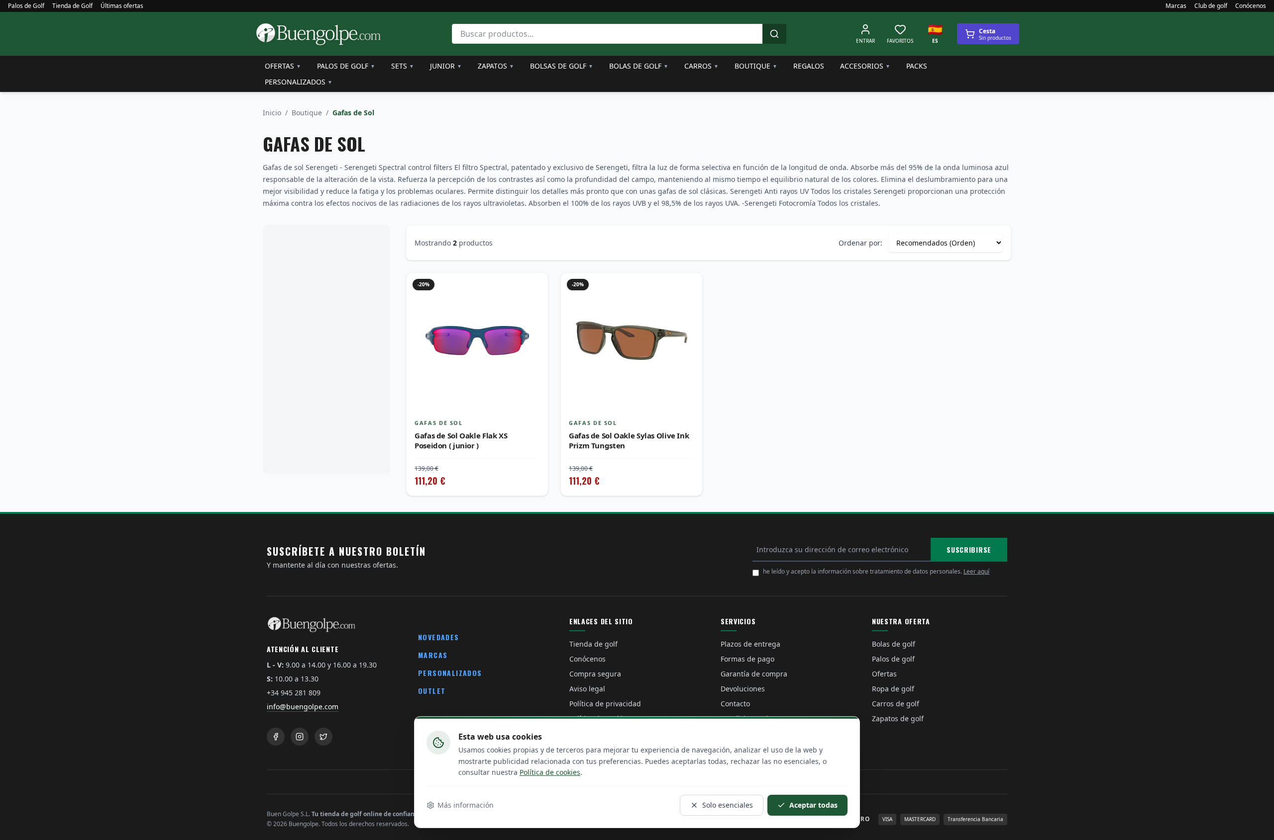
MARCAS (432, 655)
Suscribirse (969, 549)
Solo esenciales (727, 805)
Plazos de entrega (750, 644)
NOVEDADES (438, 637)
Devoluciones (743, 688)
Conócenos (1250, 6)
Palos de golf (346, 66)
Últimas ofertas (122, 6)
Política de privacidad (605, 703)
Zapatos (496, 66)
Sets (402, 66)
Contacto (735, 703)
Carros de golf (895, 703)
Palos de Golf (26, 6)
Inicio (272, 112)
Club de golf (1210, 6)
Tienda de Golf (72, 6)
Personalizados (298, 81)
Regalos (808, 66)
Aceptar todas (813, 805)
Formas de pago (747, 659)
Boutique (756, 66)
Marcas (1176, 6)
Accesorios (865, 66)
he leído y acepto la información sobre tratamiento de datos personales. (876, 571)
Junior (446, 66)
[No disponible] (533, 310)
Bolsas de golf (561, 66)
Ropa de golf (893, 688)
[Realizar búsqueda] (774, 34)
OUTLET (431, 690)
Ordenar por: (860, 243)
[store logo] (318, 34)
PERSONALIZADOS (450, 673)
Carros (701, 66)
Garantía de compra (754, 673)
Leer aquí (976, 571)
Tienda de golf (593, 644)
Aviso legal (587, 688)
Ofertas (283, 66)
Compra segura (595, 673)
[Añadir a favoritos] (533, 288)
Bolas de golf (638, 66)
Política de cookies (550, 772)
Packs (916, 66)
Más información (465, 805)
